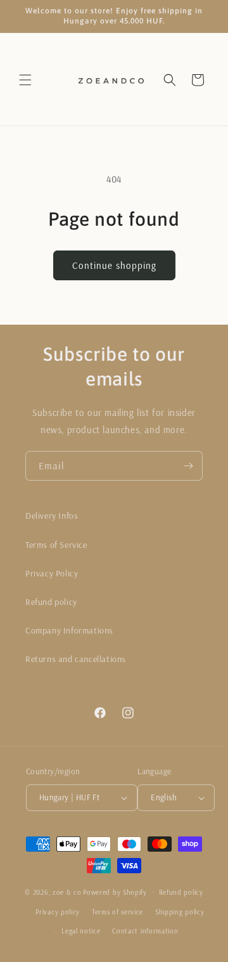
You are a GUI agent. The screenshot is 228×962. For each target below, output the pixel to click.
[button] (25, 80)
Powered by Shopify (115, 892)
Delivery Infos (51, 515)
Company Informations (69, 630)
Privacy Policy (51, 573)
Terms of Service (56, 544)
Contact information (145, 930)
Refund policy (51, 602)
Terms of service (117, 911)
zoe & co (67, 892)
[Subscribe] (188, 466)
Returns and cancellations (75, 659)
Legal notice (80, 930)
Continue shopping (114, 265)
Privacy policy (57, 911)
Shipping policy (180, 911)
